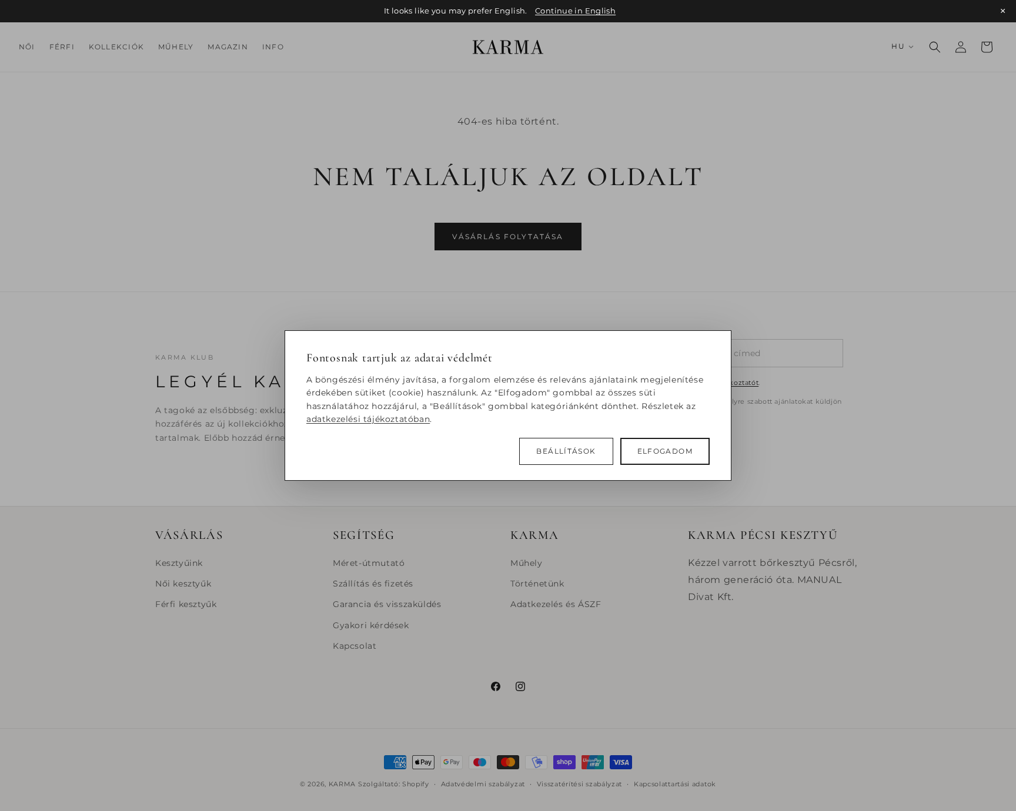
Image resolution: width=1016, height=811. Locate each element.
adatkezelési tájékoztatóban (368, 419)
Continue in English (575, 10)
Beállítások (566, 451)
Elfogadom (665, 451)
